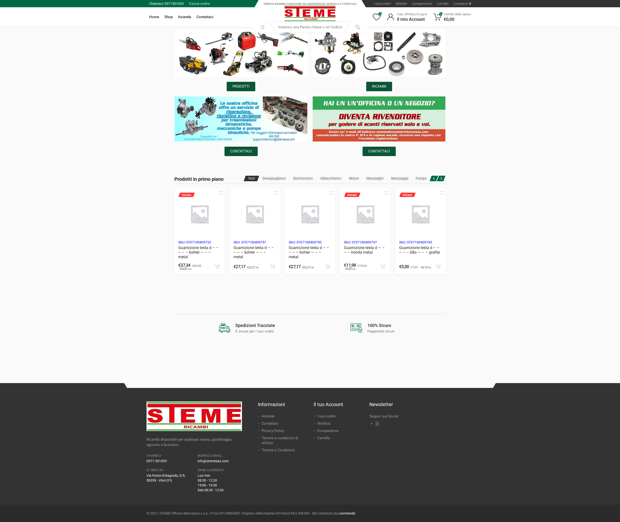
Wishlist (401, 4)
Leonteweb (347, 513)
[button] (217, 266)
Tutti (251, 178)
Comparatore (422, 4)
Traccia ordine (199, 4)
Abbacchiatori (330, 178)
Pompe (421, 178)
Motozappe (399, 178)
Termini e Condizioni (278, 450)
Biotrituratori (303, 178)
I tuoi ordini (382, 4)
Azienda (184, 17)
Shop (168, 17)
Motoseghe (374, 178)
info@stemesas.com (213, 461)
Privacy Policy (273, 431)
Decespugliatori (274, 178)
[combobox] (310, 27)
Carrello (443, 4)
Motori (354, 178)
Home (154, 17)
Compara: (462, 4)
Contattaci (204, 17)
